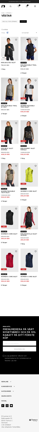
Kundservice (6, 386)
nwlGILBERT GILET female (28, 149)
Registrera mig (19, 349)
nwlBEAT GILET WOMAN (7, 149)
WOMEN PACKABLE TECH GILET (27, 106)
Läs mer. (14, 360)
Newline (4, 381)
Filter (3, 33)
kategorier (6, 391)
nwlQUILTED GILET (8, 62)
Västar (24, 21)
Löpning (8, 13)
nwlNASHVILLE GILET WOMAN (29, 234)
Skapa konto (6, 396)
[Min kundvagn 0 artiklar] (26, 6)
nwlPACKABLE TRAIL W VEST (29, 65)
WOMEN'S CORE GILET (29, 191)
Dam (2, 13)
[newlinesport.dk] (3, 6)
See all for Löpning (10, 21)
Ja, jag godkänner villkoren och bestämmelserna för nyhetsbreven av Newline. (18, 358)
